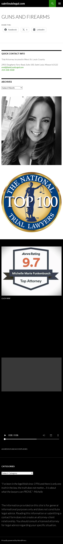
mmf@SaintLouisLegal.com (12, 67)
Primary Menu (59, 3)
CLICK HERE (5, 298)
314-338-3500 (7, 70)
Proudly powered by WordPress (13, 540)
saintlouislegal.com (13, 3)
